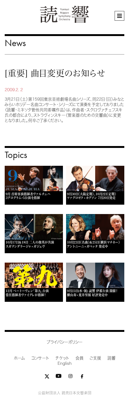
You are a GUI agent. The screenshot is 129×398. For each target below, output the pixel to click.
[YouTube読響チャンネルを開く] (58, 377)
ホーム (19, 358)
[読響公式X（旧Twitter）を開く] (46, 377)
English (65, 363)
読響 (111, 358)
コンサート (40, 358)
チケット (62, 358)
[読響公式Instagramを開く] (70, 377)
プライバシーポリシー (65, 342)
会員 (79, 358)
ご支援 (95, 358)
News (15, 43)
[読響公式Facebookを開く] (82, 377)
